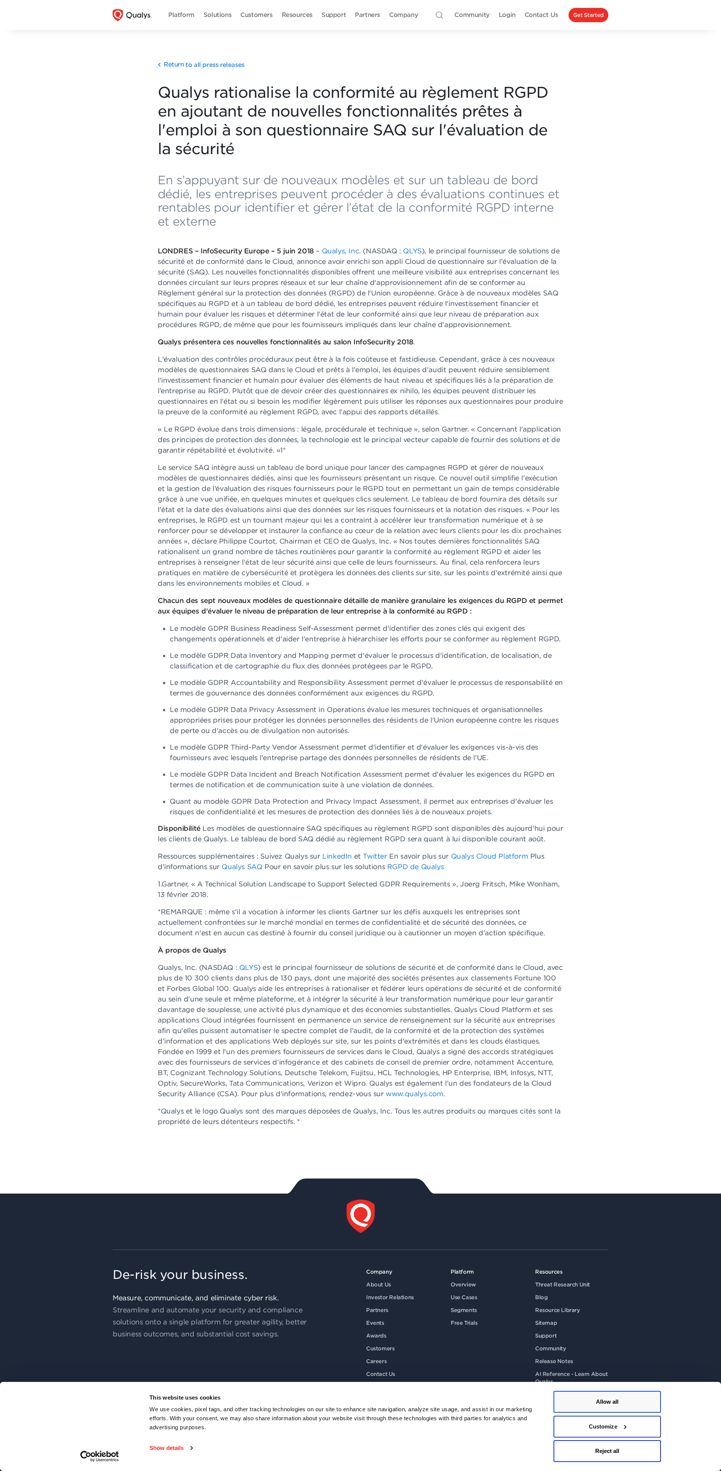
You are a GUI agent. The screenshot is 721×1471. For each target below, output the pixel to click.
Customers (380, 1348)
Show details (166, 1448)
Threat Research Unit (562, 1285)
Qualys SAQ (242, 867)
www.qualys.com (414, 1094)
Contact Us (380, 1374)
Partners (377, 1310)
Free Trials (464, 1323)
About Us (378, 1285)
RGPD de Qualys (415, 867)
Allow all (607, 1401)
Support (546, 1336)
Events (375, 1323)
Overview (463, 1285)
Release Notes (554, 1361)
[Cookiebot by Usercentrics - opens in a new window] (100, 1456)
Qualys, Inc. (340, 251)
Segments (464, 1310)
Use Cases (464, 1297)
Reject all (607, 1451)
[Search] (439, 15)
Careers (376, 1361)
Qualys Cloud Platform (489, 856)
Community (550, 1348)
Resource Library (557, 1310)
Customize (603, 1426)
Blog (541, 1297)
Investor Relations (390, 1297)
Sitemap (546, 1323)
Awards (376, 1336)
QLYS (412, 251)
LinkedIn (337, 856)
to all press (204, 64)
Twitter (375, 856)
